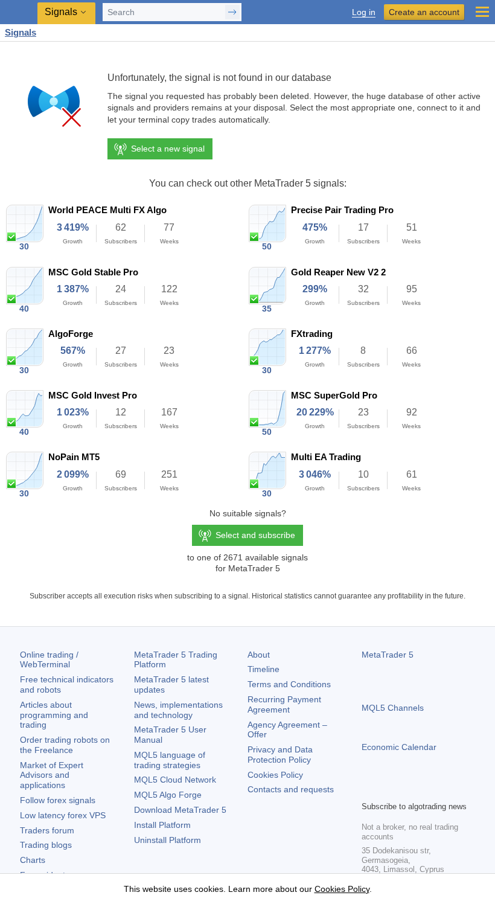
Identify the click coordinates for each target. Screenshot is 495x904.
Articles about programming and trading (54, 715)
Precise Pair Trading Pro (342, 210)
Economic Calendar (399, 747)
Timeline (263, 669)
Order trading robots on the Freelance (65, 745)
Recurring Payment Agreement (284, 704)
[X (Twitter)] (407, 790)
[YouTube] (427, 790)
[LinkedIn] (446, 790)
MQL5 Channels (393, 708)
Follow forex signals (57, 800)
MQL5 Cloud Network (175, 779)
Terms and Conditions (289, 684)
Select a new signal (168, 148)
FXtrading (312, 334)
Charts (32, 860)
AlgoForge (70, 334)
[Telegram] (388, 790)
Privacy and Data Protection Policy (280, 755)
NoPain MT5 (74, 457)
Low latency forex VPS (63, 815)
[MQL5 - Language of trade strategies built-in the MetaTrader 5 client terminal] (19, 12)
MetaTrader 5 (388, 654)
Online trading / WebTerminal (49, 660)
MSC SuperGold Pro (334, 395)
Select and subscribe (255, 535)
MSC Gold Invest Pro (92, 395)
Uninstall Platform (167, 840)
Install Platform (162, 825)
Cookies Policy (275, 775)
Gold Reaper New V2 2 (338, 272)
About (259, 654)
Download (180, 810)
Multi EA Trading (326, 457)
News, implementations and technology (178, 710)
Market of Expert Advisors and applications (51, 775)
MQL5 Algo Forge (168, 795)
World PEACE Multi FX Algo (107, 210)
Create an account (424, 12)
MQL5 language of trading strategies (169, 760)
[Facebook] (369, 790)
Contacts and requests (291, 789)
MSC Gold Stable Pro (93, 272)
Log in (363, 12)
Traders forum (47, 830)
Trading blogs (46, 845)
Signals (20, 32)
